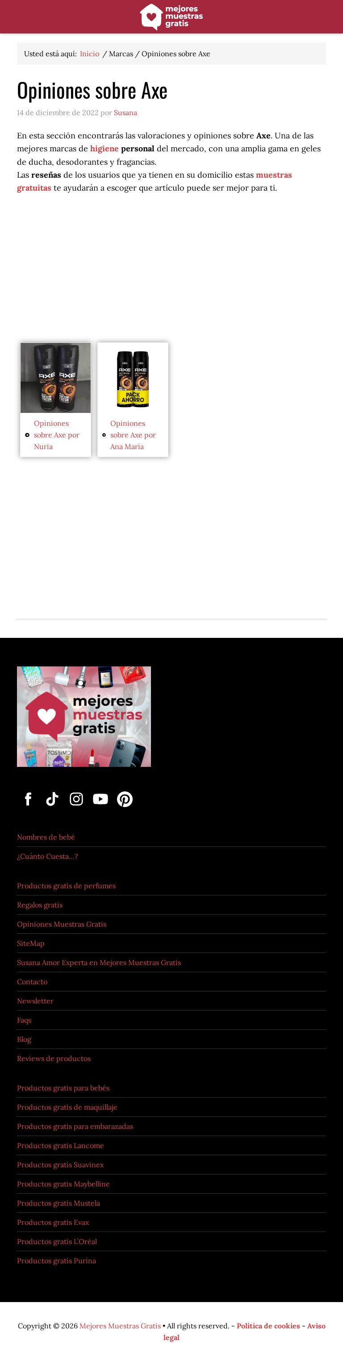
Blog (24, 1039)
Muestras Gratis (171, 18)
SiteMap (31, 943)
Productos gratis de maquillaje (67, 1107)
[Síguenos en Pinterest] (123, 807)
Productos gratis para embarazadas (75, 1126)
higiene (104, 148)
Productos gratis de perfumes (66, 885)
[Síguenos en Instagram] (77, 807)
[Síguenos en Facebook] (29, 807)
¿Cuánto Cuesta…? (47, 856)
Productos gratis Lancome (60, 1145)
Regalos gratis (40, 904)
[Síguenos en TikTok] (53, 807)
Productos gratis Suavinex (60, 1164)
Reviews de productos (54, 1058)
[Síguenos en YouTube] (101, 807)
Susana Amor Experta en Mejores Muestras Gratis (99, 962)
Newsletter (35, 1000)
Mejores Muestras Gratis (120, 1325)
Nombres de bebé (46, 836)
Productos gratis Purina (56, 1260)
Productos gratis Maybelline (63, 1183)
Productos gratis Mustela (58, 1203)
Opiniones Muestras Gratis (61, 924)
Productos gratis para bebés (63, 1087)
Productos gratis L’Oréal (57, 1241)
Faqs (24, 1020)
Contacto (32, 981)
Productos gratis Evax (53, 1222)
